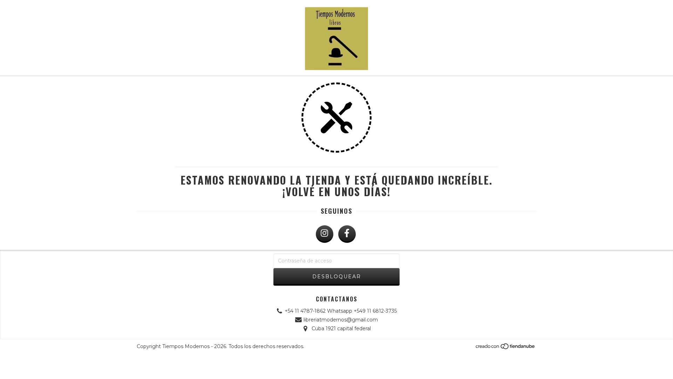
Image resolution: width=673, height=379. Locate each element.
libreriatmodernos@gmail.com (341, 320)
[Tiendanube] (505, 348)
